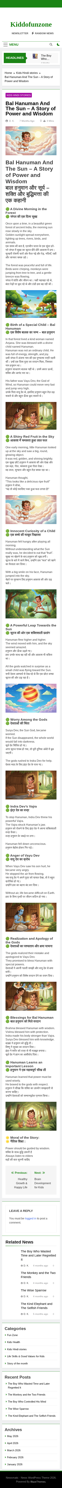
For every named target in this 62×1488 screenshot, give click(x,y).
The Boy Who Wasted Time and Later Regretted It (47, 57)
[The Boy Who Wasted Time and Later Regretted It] (35, 56)
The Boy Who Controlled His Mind (27, 1401)
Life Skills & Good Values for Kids (26, 1356)
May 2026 (12, 1436)
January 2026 (14, 1464)
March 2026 (13, 1450)
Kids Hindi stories (19, 95)
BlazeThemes (37, 1481)
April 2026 (12, 1443)
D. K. (11, 121)
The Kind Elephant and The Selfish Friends (32, 1415)
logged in (30, 1218)
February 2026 (15, 1457)
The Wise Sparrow (33, 1290)
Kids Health (13, 1342)
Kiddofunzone (31, 24)
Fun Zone (12, 1335)
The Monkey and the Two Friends (26, 1394)
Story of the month (17, 1363)
